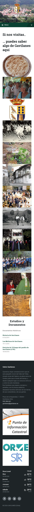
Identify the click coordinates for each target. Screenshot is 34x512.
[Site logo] (17, 13)
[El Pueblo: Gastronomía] (17, 66)
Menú (6, 25)
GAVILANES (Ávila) (17, 16)
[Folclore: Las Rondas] (17, 240)
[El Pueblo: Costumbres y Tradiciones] (17, 197)
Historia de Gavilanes (11, 335)
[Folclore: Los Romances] (17, 262)
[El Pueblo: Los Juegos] (17, 218)
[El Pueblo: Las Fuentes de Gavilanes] (17, 153)
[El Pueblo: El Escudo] (17, 109)
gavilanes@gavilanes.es (10, 403)
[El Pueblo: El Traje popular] (17, 131)
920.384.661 (7, 401)
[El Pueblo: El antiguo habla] (17, 88)
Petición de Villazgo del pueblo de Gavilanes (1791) (16, 348)
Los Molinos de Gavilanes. (13, 341)
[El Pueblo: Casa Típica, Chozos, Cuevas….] (17, 175)
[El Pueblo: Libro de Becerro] (17, 305)
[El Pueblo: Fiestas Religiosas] (17, 284)
